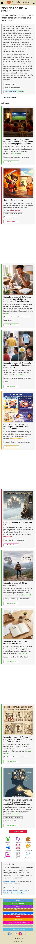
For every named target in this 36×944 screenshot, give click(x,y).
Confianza (16, 757)
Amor (6, 540)
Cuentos (18, 916)
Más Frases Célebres (10, 97)
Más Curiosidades (11, 447)
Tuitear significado (10, 91)
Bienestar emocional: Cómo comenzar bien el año (15, 642)
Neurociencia (8, 157)
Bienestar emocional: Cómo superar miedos (15, 584)
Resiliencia (7, 757)
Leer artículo (16, 153)
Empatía (17, 157)
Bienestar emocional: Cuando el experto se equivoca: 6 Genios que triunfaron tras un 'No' (18, 739)
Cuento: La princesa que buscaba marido (17, 523)
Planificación (25, 657)
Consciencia (8, 320)
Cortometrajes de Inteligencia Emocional (18, 922)
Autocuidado (20, 540)
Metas (6, 657)
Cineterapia (18, 906)
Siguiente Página (18, 831)
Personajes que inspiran (18, 913)
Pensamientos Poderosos (18, 929)
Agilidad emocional (10, 213)
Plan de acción (14, 657)
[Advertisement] (18, 244)
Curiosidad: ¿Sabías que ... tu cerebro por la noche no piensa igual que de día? (16, 426)
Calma (20, 213)
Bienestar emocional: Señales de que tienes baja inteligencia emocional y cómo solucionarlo (17, 299)
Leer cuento (15, 210)
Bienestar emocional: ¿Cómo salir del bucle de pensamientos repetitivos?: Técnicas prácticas (17, 802)
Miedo (6, 598)
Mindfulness (8, 817)
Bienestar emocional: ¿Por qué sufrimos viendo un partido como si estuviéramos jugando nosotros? (18, 142)
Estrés (14, 442)
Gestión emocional (10, 217)
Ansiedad (7, 442)
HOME (18, 900)
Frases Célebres (18, 926)
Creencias (13, 598)
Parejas (11, 540)
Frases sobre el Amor (10, 891)
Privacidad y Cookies (18, 941)
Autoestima (25, 757)
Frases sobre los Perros (12, 87)
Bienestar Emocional (18, 903)
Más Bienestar (11, 162)
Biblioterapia (18, 910)
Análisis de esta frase (11, 888)
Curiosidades (18, 919)
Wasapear (21, 91)
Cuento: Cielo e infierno (13, 200)
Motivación (25, 157)
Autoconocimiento (10, 317)
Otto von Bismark (9, 84)
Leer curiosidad (16, 438)
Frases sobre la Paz (17, 893)
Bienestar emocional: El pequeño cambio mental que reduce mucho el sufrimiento (17, 365)
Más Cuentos (11, 221)
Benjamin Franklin (9, 881)
